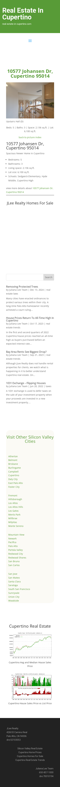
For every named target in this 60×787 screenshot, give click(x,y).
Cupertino (13, 475)
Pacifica (12, 542)
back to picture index (30, 137)
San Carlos (14, 565)
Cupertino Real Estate (30, 626)
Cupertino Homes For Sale (30, 756)
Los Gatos (13, 510)
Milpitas (12, 522)
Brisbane (13, 463)
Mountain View (16, 534)
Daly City (13, 479)
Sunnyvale (13, 592)
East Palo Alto (15, 482)
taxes (48, 386)
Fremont (12, 495)
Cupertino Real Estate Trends (30, 760)
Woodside (13, 600)
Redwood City (15, 553)
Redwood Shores (17, 557)
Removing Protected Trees (22, 286)
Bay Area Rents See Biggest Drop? (26, 352)
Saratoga (13, 585)
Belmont (12, 460)
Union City (13, 596)
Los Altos (13, 503)
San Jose (12, 573)
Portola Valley (15, 549)
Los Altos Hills (15, 506)
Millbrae (12, 518)
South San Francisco (19, 589)
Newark (12, 538)
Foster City (14, 486)
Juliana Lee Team (18, 289)
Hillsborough (15, 499)
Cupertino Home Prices (30, 752)
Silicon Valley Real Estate (30, 748)
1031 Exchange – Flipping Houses (26, 383)
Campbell (13, 471)
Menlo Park (14, 514)
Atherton (13, 456)
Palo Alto (13, 546)
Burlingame (14, 467)
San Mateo (14, 577)
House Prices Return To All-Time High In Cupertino (30, 319)
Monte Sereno (15, 526)
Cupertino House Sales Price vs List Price (30, 703)
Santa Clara (14, 581)
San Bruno (14, 561)
